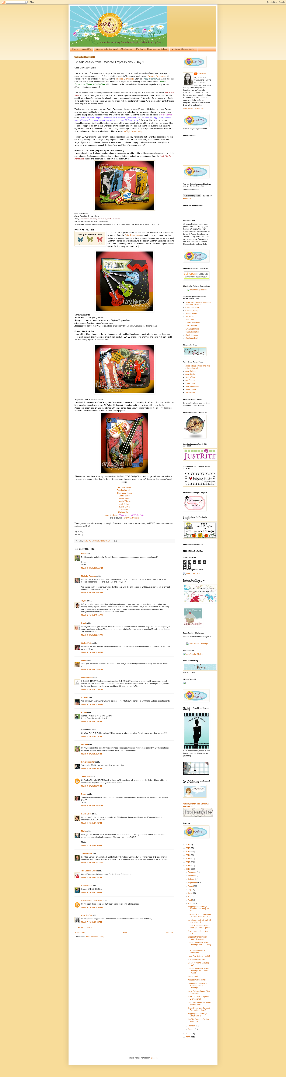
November (192, 876)
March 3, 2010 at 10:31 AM (92, 593)
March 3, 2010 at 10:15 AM (92, 568)
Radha (84, 712)
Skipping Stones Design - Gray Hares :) (198, 1015)
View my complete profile (193, 108)
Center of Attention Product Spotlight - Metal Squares (199, 927)
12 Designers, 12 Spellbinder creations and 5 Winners (199, 915)
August (191, 886)
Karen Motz (124, 510)
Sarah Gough (190, 389)
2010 (188, 869)
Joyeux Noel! (193, 976)
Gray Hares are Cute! (196, 959)
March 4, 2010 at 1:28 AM (91, 823)
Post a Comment (85, 927)
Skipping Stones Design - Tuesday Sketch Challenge (198, 985)
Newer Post (80, 933)
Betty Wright (190, 377)
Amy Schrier (190, 374)
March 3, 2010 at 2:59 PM (91, 722)
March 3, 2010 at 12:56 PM (92, 690)
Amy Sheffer (86, 915)
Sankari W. (201, 74)
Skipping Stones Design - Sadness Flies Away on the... (198, 909)
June (190, 893)
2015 (188, 852)
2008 (188, 1037)
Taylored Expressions (157, 76)
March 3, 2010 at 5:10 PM (91, 737)
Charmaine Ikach (124, 493)
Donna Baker (124, 496)
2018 (188, 845)
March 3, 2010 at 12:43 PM (92, 670)
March (190, 903)
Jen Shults (189, 317)
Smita (83, 554)
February (192, 1026)
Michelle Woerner (88, 576)
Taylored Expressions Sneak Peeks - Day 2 (199, 1003)
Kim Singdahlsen (192, 329)
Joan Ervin (189, 320)
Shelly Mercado (191, 335)
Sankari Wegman (192, 332)
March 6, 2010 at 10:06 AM (92, 907)
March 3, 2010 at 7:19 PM (91, 754)
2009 (188, 1034)
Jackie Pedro (124, 498)
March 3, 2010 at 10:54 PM (92, 806)
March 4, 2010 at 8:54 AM (91, 845)
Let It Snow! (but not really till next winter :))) (199, 921)
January (191, 1029)
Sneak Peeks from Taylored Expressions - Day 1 (199, 1009)
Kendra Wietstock (192, 323)
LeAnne (84, 744)
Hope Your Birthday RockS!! (199, 956)
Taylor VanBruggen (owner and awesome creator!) (198, 303)
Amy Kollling (190, 371)
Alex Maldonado (124, 487)
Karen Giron (124, 507)
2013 (188, 859)
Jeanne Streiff (191, 314)
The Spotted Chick (89, 871)
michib (84, 660)
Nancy (84, 794)
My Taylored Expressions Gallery (151, 49)
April (190, 900)
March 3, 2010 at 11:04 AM (92, 635)
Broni (83, 623)
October (191, 879)
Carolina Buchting (124, 490)
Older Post (169, 933)
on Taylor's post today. (133, 131)
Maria (83, 831)
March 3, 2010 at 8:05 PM (91, 769)
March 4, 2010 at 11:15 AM (92, 863)
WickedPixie (86, 643)
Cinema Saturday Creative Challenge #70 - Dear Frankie (198, 971)
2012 (188, 862)
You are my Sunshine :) (197, 980)
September (192, 883)
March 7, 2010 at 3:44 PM (91, 922)
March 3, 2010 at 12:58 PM (92, 704)
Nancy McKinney (111, 515)
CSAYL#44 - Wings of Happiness (196, 951)
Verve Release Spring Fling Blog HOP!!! (199, 992)
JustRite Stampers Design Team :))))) (198, 1020)
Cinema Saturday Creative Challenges (114, 49)
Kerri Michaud (191, 326)
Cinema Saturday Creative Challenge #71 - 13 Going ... (199, 945)
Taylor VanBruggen (130, 518)
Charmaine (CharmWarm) (92, 900)
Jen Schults (190, 380)
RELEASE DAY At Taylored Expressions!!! (198, 998)
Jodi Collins (124, 504)
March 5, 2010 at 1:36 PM (91, 892)
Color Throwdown (132, 235)
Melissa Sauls (124, 512)
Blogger (154, 1058)
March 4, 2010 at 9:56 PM (91, 878)
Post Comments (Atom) (95, 937)
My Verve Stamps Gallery (183, 49)
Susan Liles (190, 392)
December (192, 872)
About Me (86, 49)
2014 (188, 855)
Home (75, 49)
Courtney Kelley (191, 311)
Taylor (83, 601)
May (190, 896)
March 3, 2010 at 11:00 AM (92, 615)
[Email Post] (116, 541)
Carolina (84, 697)
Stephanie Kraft (191, 338)
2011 (188, 866)
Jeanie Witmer (124, 501)
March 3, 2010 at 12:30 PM (92, 652)
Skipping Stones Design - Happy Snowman (198, 938)
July (190, 890)
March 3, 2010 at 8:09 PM (91, 786)
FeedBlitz (187, 198)
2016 (188, 848)
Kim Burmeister (88, 762)
